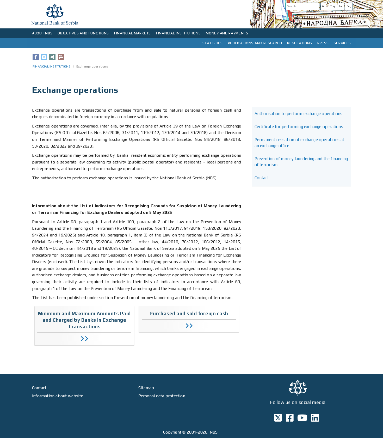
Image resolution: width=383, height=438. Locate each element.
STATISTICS (212, 43)
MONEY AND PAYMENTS (227, 33)
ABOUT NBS (42, 33)
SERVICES (342, 43)
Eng (349, 6)
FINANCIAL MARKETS (132, 33)
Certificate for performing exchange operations (299, 126)
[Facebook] (36, 57)
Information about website (57, 395)
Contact (262, 177)
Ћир (333, 6)
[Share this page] (52, 57)
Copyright (172, 432)
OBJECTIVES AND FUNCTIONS (83, 33)
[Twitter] (44, 57)
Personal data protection (161, 395)
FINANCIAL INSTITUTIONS (178, 33)
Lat (341, 6)
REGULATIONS (299, 43)
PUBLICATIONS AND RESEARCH (255, 43)
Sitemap (146, 387)
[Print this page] (61, 57)
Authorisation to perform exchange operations (299, 113)
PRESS (323, 43)
